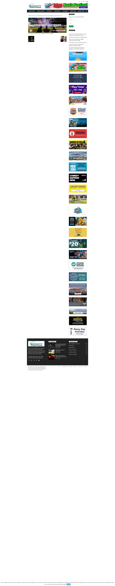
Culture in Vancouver (72, 349)
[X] (85, 1)
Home (29, 13)
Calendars (65, 11)
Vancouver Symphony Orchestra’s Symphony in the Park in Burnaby (76, 48)
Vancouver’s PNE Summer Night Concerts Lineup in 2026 (76, 40)
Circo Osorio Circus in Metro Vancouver (78, 42)
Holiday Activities (72, 347)
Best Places (31, 11)
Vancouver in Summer (72, 350)
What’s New (73, 11)
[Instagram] (81, 1)
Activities (49, 11)
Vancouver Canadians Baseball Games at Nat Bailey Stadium (39, 13)
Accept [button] (68, 584)
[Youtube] (87, 1)
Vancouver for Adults (72, 352)
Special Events (71, 345)
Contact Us (85, 366)
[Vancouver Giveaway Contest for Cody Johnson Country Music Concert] (52, 346)
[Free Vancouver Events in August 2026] (52, 351)
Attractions (57, 11)
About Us (75, 366)
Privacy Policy (80, 366)
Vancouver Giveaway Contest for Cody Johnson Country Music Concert (77, 34)
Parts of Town (40, 11)
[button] (86, 11)
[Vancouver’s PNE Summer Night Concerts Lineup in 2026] (52, 357)
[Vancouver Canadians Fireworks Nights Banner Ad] (47, 25)
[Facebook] (79, 1)
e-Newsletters (81, 11)
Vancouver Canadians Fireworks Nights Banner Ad (45, 16)
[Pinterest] (83, 1)
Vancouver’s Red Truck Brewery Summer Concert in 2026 (76, 45)
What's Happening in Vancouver (74, 343)
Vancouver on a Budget (73, 354)
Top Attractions (64, 366)
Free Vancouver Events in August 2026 (77, 37)
